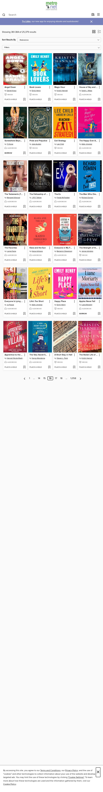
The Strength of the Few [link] (88, 248)
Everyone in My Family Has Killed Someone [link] (63, 248)
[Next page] (80, 378)
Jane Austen (36, 144)
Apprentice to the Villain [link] (14, 355)
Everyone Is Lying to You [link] (14, 301)
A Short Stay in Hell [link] (63, 355)
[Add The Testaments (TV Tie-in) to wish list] (24, 206)
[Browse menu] (98, 14)
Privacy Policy (71, 770)
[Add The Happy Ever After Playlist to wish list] (99, 153)
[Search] (4, 15)
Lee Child (60, 144)
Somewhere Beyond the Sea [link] (14, 141)
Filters (6, 47)
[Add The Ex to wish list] (74, 206)
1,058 (73, 378)
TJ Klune (10, 144)
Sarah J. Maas (87, 91)
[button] (93, 32)
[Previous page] (24, 378)
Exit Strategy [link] (60, 141)
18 (61, 378)
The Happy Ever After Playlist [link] (88, 141)
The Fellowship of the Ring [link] (39, 194)
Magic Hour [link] (59, 87)
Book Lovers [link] (35, 87)
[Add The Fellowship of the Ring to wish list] (49, 206)
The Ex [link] (57, 194)
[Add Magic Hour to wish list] (74, 99)
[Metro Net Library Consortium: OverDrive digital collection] (51, 5)
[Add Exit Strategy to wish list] (74, 153)
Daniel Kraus (11, 91)
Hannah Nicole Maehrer (15, 358)
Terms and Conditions (50, 770)
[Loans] (93, 15)
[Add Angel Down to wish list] (24, 99)
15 (44, 378)
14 (39, 378)
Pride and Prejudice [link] (38, 141)
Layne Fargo (11, 251)
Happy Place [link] (60, 301)
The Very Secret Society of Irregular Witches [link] (39, 355)
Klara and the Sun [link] (38, 248)
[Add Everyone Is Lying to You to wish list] (24, 314)
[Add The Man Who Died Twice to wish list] (99, 206)
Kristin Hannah (62, 91)
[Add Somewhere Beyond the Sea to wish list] (24, 153)
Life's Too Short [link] (37, 301)
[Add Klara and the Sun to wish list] (49, 260)
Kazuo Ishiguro (37, 251)
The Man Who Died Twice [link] (88, 194)
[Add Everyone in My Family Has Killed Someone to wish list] (74, 260)
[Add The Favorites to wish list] (24, 260)
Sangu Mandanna (38, 358)
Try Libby (26, 21)
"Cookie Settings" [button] (76, 777)
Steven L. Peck (62, 358)
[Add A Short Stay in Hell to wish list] (74, 367)
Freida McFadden (63, 198)
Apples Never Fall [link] (87, 301)
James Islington (87, 251)
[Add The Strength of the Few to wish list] (99, 260)
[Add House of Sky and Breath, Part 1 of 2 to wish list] (99, 99)
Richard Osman (87, 198)
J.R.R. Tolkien (37, 198)
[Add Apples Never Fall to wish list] (99, 314)
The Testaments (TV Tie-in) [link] (14, 194)
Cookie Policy (9, 784)
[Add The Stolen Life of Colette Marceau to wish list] (99, 367)
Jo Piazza (10, 305)
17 (56, 378)
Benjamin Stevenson (64, 251)
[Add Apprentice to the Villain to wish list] (24, 367)
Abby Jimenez (87, 144)
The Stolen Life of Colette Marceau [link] (88, 355)
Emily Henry (36, 91)
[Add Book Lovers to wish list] (49, 99)
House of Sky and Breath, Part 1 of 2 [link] (88, 87)
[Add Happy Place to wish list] (74, 314)
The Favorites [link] (11, 248)
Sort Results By (9, 40)
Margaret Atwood (13, 198)
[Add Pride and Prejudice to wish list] (49, 153)
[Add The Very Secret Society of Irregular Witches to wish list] (49, 367)
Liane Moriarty (87, 305)
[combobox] (46, 15)
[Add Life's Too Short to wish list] (49, 314)
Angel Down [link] (10, 87)
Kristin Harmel (87, 358)
